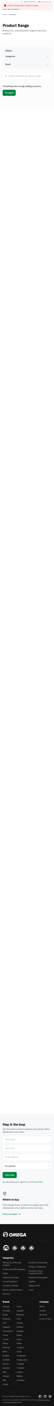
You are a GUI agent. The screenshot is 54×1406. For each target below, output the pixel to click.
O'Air (19, 1319)
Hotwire (6, 1376)
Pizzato (20, 1323)
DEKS (5, 1352)
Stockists (43, 1315)
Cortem (6, 1339)
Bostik (5, 1315)
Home (5, 14)
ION (4, 1380)
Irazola (5, 1384)
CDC (5, 1323)
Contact (42, 1311)
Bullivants (6, 1319)
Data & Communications (13, 1290)
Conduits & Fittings (10, 1286)
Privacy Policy (37, 1182)
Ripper (19, 1335)
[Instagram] (50, 1396)
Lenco (19, 1306)
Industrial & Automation (38, 1277)
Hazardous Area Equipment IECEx (36, 1272)
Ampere (6, 1306)
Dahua (5, 1343)
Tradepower (22, 1360)
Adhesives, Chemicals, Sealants (12, 1263)
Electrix (6, 1364)
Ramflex (20, 1327)
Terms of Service (12, 1402)
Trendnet (20, 1368)
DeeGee (6, 1347)
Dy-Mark (6, 1360)
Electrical (6, 1294)
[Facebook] (40, 1396)
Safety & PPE (34, 1286)
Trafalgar (20, 1364)
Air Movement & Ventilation (14, 1269)
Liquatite (20, 1311)
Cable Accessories (11, 1277)
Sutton (19, 1343)
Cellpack (6, 1327)
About (41, 1306)
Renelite (20, 1331)
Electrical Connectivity (38, 1262)
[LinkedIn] (45, 1396)
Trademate (21, 1356)
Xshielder (21, 1380)
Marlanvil (20, 1315)
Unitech (20, 1372)
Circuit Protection (10, 1281)
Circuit (5, 1335)
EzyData (6, 1368)
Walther (20, 1376)
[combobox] (29, 76)
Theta (19, 1352)
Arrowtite (6, 1311)
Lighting (32, 1281)
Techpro (20, 1347)
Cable (5, 1273)
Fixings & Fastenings (37, 1267)
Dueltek (6, 1356)
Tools (31, 1290)
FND (4, 1372)
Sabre (19, 1339)
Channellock (8, 1331)
